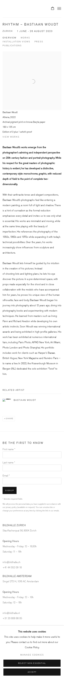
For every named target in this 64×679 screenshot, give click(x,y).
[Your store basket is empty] (53, 8)
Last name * (9, 462)
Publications (12, 45)
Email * (6, 475)
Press (38, 41)
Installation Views (16, 41)
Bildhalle (20, 8)
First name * (9, 449)
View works (11, 137)
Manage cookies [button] (32, 655)
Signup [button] (9, 490)
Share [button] (9, 418)
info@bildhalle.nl (11, 613)
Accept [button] (32, 672)
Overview (9, 38)
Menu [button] (58, 8)
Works (25, 38)
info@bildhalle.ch (11, 562)
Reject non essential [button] (32, 663)
